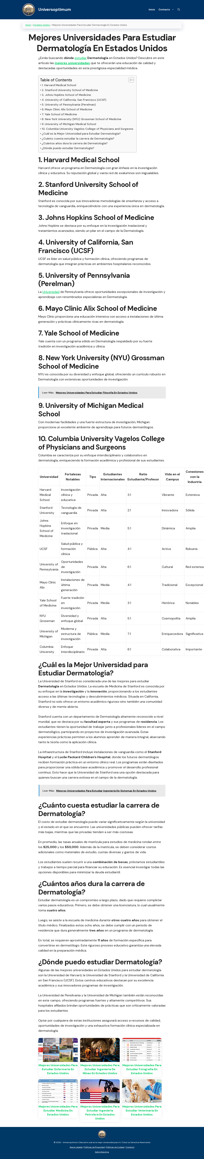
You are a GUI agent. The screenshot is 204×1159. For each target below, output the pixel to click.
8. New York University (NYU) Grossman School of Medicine (81, 119)
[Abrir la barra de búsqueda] (179, 9)
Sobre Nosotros (102, 1152)
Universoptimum (54, 9)
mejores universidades (72, 63)
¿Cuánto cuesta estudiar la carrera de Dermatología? (78, 138)
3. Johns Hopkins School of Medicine (66, 95)
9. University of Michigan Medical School (69, 124)
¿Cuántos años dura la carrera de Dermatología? (75, 143)
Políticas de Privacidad (94, 1147)
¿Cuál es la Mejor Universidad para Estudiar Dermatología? (81, 134)
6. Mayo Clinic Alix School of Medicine (67, 109)
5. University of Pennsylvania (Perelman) (69, 105)
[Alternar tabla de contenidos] (129, 80)
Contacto (164, 9)
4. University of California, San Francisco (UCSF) (74, 100)
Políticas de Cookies (115, 1147)
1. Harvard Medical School (59, 85)
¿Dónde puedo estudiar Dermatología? (68, 148)
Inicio (152, 9)
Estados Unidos (41, 25)
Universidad (50, 292)
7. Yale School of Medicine (59, 114)
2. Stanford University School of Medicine (70, 90)
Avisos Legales (76, 1147)
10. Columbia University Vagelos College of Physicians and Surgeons (87, 129)
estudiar (81, 58)
